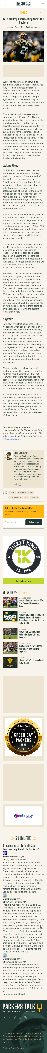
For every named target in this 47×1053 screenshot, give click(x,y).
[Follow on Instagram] (15, 484)
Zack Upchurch (33, 27)
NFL (26, 497)
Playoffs (35, 497)
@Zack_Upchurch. (12, 439)
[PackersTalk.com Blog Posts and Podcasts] (23, 4)
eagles (12, 492)
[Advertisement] (23, 71)
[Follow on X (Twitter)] (19, 484)
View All (25, 593)
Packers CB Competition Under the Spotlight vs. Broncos (29, 635)
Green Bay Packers (25, 492)
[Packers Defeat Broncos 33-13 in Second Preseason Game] (10, 602)
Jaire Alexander (15, 497)
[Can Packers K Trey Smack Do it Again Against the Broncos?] (10, 648)
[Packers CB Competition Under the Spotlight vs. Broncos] (10, 633)
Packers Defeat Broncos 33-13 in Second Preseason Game (31, 604)
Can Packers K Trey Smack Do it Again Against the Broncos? (30, 649)
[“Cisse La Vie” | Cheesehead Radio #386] (10, 662)
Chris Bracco (17, 1048)
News (23, 13)
